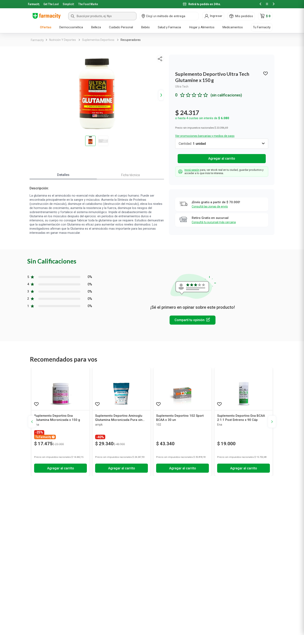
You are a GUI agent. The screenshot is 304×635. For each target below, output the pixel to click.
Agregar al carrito (221, 158)
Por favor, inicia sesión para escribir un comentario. (192, 320)
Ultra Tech (181, 86)
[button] (260, 4)
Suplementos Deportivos (98, 40)
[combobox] (102, 16)
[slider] (152, 4)
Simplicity (68, 4)
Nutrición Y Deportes (62, 40)
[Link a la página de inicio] (37, 40)
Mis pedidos (244, 16)
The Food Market (88, 4)
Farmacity (33, 4)
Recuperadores (131, 40)
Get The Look (51, 4)
